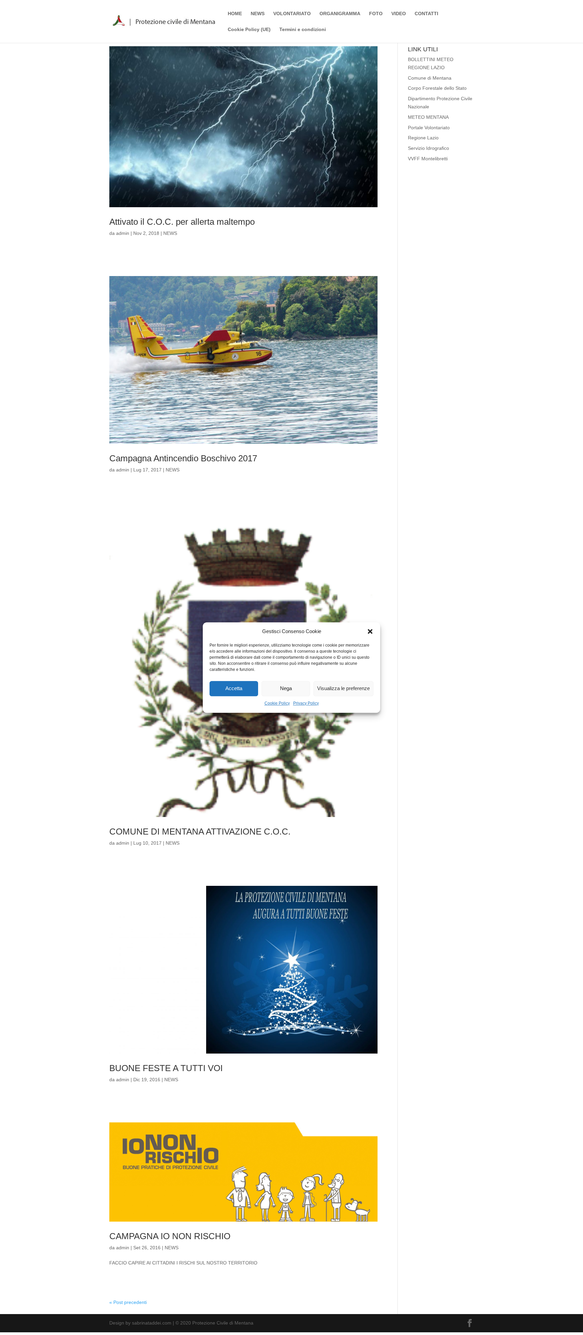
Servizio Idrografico (428, 148)
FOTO (376, 13)
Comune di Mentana (429, 78)
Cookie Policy (277, 703)
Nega (286, 688)
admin (122, 233)
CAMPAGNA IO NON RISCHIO (169, 1236)
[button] (370, 631)
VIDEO (398, 13)
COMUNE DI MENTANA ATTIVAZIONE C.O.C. (199, 831)
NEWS (258, 13)
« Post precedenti (128, 1302)
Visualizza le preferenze (343, 688)
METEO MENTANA (428, 117)
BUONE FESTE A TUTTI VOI (166, 1068)
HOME (235, 13)
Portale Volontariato (429, 127)
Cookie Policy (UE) (249, 29)
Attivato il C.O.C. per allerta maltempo (182, 222)
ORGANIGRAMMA (340, 13)
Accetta (233, 688)
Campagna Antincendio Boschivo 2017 (183, 458)
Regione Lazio (423, 137)
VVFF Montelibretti (428, 158)
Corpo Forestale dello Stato (437, 88)
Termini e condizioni (302, 29)
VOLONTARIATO (292, 13)
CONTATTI (426, 13)
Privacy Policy (306, 703)
